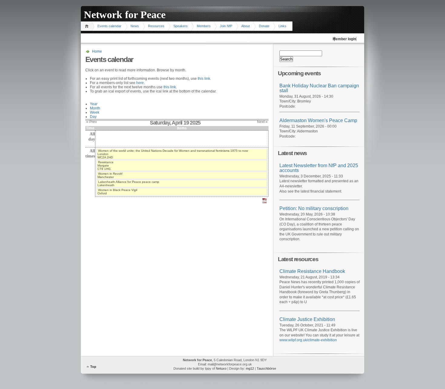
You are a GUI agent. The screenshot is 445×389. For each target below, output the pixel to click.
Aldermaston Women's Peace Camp (318, 120)
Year (93, 104)
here (140, 83)
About (245, 26)
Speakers (180, 26)
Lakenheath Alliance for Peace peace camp (128, 181)
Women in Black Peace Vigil (117, 190)
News (134, 26)
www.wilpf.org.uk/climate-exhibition (308, 340)
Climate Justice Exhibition (307, 319)
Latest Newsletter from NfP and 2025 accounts (318, 168)
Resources (156, 26)
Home (87, 26)
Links (282, 26)
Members (204, 26)
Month (95, 108)
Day (93, 117)
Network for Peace (125, 14)
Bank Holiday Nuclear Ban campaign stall (319, 88)
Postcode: (287, 106)
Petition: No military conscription (313, 208)
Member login (344, 39)
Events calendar (109, 26)
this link (204, 78)
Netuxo (221, 368)
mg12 (250, 368)
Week (94, 112)
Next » (262, 122)
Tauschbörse (266, 368)
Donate (264, 26)
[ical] (265, 203)
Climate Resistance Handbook (312, 271)
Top (93, 366)
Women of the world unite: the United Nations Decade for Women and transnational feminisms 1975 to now (173, 150)
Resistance (106, 162)
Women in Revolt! (110, 173)
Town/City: (288, 101)
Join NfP (226, 26)
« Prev (91, 122)
